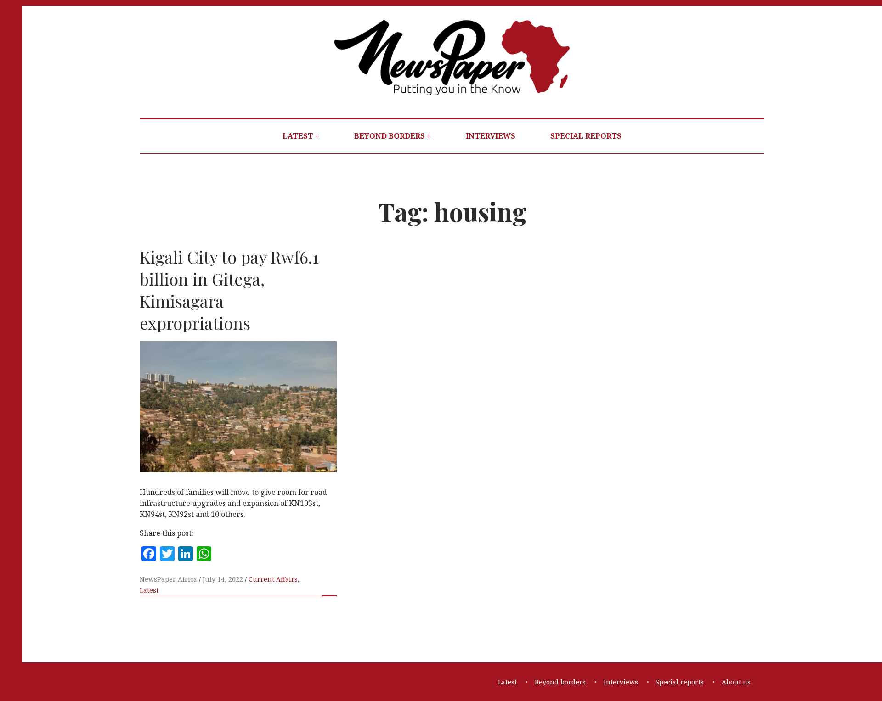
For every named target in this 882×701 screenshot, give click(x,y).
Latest (298, 136)
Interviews (490, 136)
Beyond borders (389, 136)
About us (736, 682)
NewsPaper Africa (169, 579)
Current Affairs (273, 579)
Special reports (586, 136)
